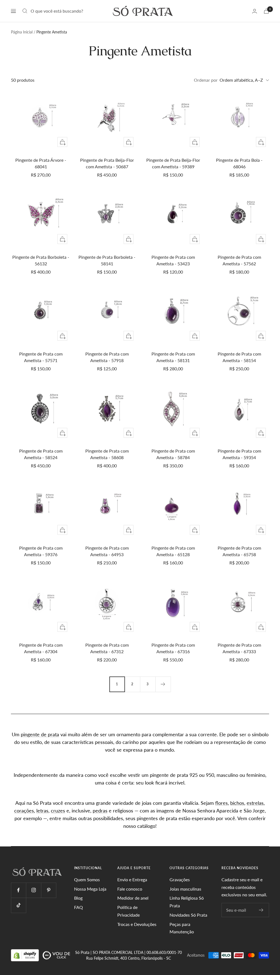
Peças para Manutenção (182, 928)
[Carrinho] (266, 11)
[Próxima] (163, 684)
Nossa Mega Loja (90, 888)
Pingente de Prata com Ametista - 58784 (173, 454)
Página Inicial (22, 32)
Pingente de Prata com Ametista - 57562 (239, 260)
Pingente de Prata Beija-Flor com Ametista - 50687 (107, 163)
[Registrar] (261, 910)
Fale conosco (129, 888)
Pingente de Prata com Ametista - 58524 (41, 454)
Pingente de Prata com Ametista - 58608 (107, 454)
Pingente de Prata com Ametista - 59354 (239, 454)
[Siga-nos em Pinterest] (48, 890)
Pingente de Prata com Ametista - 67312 (107, 648)
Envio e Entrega (132, 879)
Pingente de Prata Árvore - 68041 (40, 163)
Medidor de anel (132, 897)
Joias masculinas (185, 888)
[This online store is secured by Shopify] (25, 954)
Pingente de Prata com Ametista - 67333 (239, 648)
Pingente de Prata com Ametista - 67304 (41, 648)
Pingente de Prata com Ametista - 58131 (173, 357)
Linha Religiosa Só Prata (187, 901)
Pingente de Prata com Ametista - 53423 (173, 260)
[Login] (254, 11)
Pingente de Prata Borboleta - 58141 (106, 260)
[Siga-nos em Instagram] (33, 890)
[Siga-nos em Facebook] (18, 890)
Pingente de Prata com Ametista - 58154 (239, 357)
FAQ (78, 907)
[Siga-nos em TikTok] (18, 905)
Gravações (180, 879)
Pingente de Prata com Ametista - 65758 (239, 551)
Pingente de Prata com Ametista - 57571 (41, 357)
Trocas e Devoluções (136, 924)
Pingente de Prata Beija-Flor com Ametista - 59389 (173, 163)
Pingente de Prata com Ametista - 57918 (107, 357)
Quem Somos (87, 879)
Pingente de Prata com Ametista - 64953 (107, 551)
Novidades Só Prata (188, 914)
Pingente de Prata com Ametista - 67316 (173, 648)
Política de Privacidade (128, 911)
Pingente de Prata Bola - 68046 (239, 163)
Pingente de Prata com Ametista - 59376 (41, 551)
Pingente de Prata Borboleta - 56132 (40, 260)
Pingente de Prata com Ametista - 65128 (173, 551)
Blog (78, 897)
